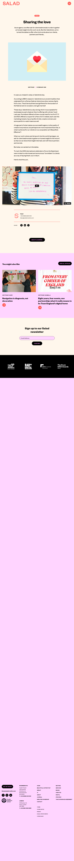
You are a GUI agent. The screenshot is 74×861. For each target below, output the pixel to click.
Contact (39, 801)
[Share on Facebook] (21, 225)
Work (38, 785)
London (21, 801)
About (39, 794)
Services (58, 788)
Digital (58, 794)
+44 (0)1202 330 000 (26, 216)
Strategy (58, 797)
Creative (58, 792)
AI (37, 792)
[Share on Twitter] (28, 225)
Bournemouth (23, 785)
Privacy (39, 811)
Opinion (37, 15)
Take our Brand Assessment (64, 799)
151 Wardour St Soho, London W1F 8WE (23, 804)
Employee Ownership (43, 799)
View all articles (65, 263)
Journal (39, 797)
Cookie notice (40, 809)
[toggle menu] (69, 3)
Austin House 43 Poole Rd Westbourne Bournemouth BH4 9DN (23, 791)
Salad (21, 214)
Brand (57, 790)
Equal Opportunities (42, 814)
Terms (38, 807)
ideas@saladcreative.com (27, 218)
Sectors (58, 785)
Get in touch (7, 786)
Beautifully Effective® (44, 788)
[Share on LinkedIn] (25, 225)
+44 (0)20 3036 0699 (26, 808)
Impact (39, 790)
